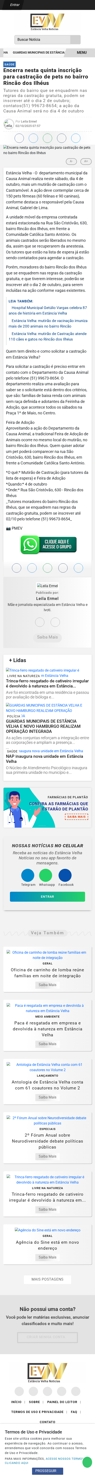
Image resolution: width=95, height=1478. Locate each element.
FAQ (76, 1412)
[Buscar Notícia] (75, 39)
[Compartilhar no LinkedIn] (75, 138)
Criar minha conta (46, 1337)
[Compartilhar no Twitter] (33, 138)
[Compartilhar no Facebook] (19, 138)
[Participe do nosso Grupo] (47, 546)
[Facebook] (55, 622)
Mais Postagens (47, 1279)
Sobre (36, 1402)
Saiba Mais (47, 637)
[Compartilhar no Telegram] (61, 138)
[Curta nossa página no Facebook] (19, 1391)
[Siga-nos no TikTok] (75, 1391)
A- (71, 161)
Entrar (14, 5)
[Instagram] (39, 622)
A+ (86, 161)
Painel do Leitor (64, 1402)
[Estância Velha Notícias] (47, 21)
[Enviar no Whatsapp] (47, 138)
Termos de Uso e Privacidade (39, 1412)
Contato (47, 1422)
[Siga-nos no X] (47, 1391)
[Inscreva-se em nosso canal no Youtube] (61, 1391)
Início (18, 1402)
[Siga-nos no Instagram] (33, 1391)
